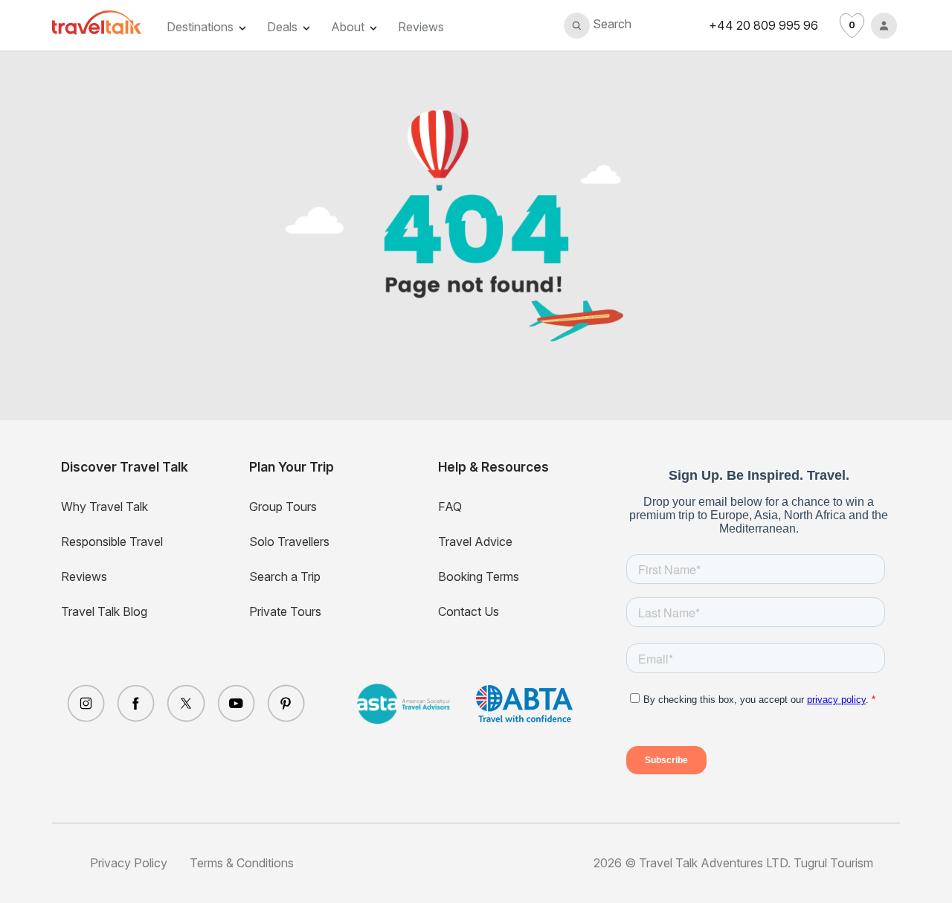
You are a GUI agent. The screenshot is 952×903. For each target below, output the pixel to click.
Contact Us (468, 611)
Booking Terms (478, 576)
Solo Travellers (289, 541)
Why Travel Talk (104, 506)
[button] (597, 26)
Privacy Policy (128, 862)
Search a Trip (285, 576)
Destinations (200, 26)
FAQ (450, 506)
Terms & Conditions (242, 862)
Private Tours (285, 611)
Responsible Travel (112, 541)
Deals (282, 26)
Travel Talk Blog (104, 611)
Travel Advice (475, 541)
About (347, 26)
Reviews (421, 26)
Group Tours (283, 506)
